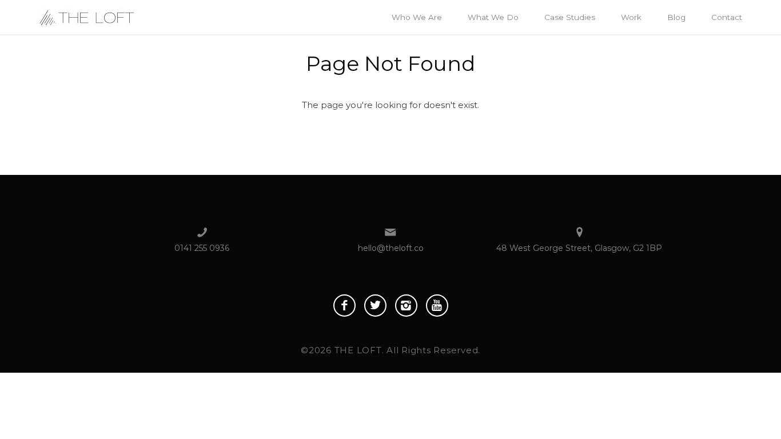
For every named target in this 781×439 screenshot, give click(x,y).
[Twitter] (375, 305)
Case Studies (569, 17)
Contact (726, 17)
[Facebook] (344, 305)
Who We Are (417, 17)
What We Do (493, 17)
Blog (676, 17)
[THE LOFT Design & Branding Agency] (86, 16)
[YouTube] (437, 305)
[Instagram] (406, 305)
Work (631, 17)
